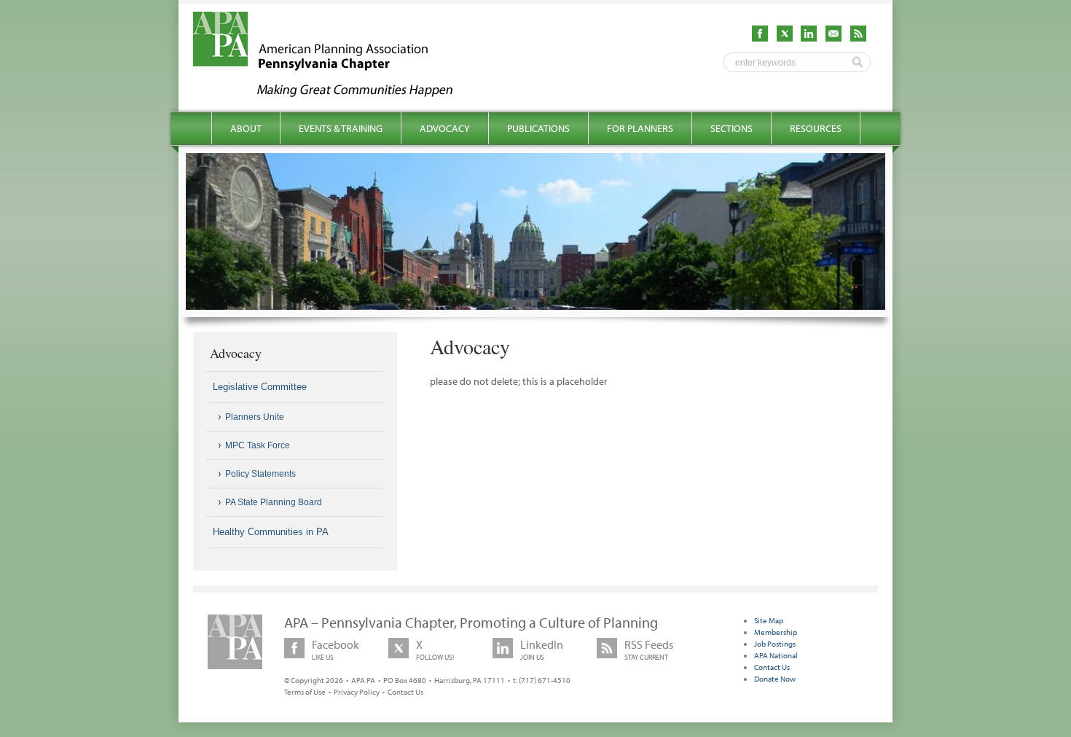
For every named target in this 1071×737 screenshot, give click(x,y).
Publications (538, 128)
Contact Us (405, 692)
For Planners (640, 128)
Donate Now (775, 679)
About (246, 128)
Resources (816, 128)
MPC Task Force (257, 445)
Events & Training (340, 128)
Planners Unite (254, 417)
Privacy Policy (357, 692)
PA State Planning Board (273, 502)
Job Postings (775, 644)
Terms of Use (305, 692)
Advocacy (445, 128)
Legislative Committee (260, 386)
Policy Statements (260, 474)
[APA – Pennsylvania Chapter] (336, 92)
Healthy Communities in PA (271, 531)
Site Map (768, 620)
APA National (776, 655)
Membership (775, 632)
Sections (731, 128)
